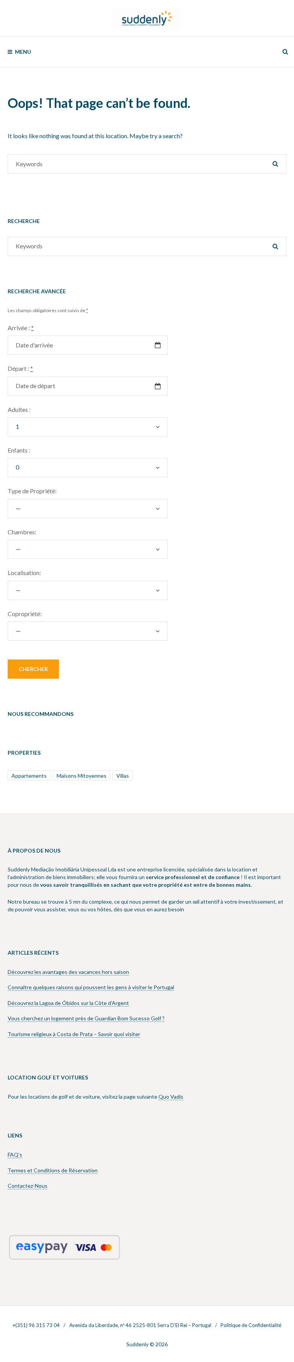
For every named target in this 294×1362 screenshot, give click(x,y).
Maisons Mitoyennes (81, 775)
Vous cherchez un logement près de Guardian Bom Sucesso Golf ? (86, 1018)
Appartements (29, 775)
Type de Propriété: (32, 490)
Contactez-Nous (27, 1185)
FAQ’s (15, 1154)
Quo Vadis (170, 1096)
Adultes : (19, 409)
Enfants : (19, 450)
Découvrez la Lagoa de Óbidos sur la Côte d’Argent (68, 1003)
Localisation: (24, 572)
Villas (122, 775)
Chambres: (22, 532)
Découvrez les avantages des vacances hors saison (68, 972)
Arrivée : (21, 327)
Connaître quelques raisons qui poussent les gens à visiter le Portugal (91, 987)
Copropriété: (25, 613)
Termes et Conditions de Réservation (53, 1170)
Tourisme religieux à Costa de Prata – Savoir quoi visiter (74, 1034)
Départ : (20, 368)
